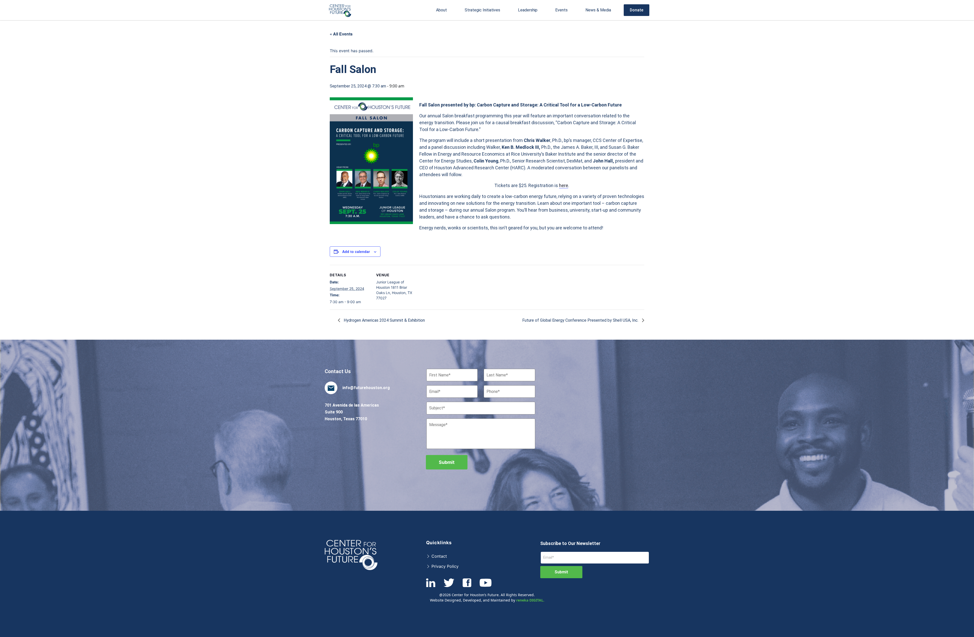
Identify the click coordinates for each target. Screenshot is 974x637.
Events (561, 10)
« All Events (341, 34)
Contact (438, 556)
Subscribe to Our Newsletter (570, 543)
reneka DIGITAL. (530, 600)
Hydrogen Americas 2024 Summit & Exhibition (384, 320)
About (441, 10)
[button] (441, 10)
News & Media (598, 10)
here (563, 185)
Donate (636, 10)
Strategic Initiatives (482, 10)
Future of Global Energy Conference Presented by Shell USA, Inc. (580, 320)
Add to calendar (356, 251)
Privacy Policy (444, 566)
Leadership (527, 10)
